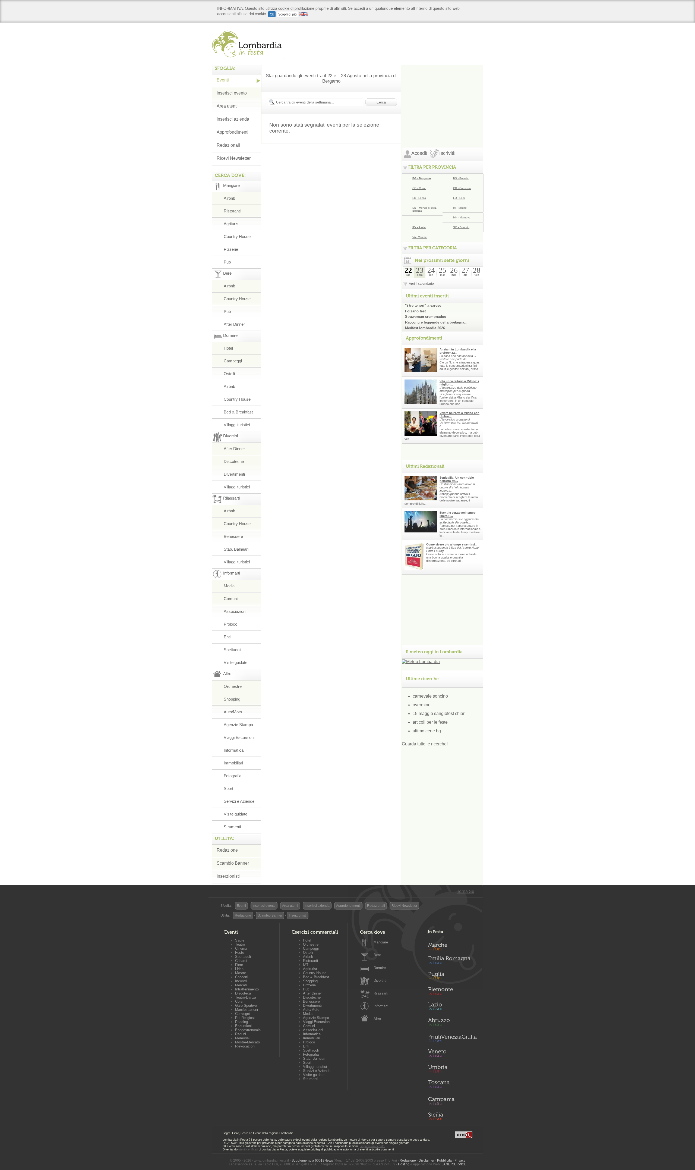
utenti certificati (248, 1149)
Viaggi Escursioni (239, 737)
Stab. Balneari (236, 549)
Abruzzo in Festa (452, 1023)
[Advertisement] (442, 99)
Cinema (241, 948)
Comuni (231, 598)
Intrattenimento (247, 989)
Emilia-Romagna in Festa (452, 961)
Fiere (239, 965)
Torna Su (465, 891)
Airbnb (229, 198)
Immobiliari (233, 763)
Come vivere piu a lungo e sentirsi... (451, 544)
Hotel (228, 348)
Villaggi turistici (237, 424)
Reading (241, 1022)
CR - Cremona (462, 188)
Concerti (241, 977)
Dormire (380, 968)
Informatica (234, 750)
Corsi (239, 1001)
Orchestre (233, 686)
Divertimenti (234, 474)
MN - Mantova (461, 217)
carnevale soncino (430, 696)
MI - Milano (460, 207)
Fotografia (232, 775)
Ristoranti (232, 211)
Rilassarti (381, 993)
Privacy (459, 1160)
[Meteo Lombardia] (421, 661)
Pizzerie (231, 249)
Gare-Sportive (246, 1005)
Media (229, 586)
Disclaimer (426, 1160)
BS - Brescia (461, 178)
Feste (239, 953)
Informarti (381, 1006)
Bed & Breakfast (238, 412)
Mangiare (381, 942)
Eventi (223, 80)
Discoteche (234, 461)
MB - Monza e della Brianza (424, 209)
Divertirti (380, 980)
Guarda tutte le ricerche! (425, 744)
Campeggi (233, 361)
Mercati (241, 985)
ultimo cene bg (427, 731)
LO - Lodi (459, 197)
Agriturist (231, 223)
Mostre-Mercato (247, 1042)
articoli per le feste (430, 722)
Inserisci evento (232, 93)
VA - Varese (419, 237)
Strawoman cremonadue (425, 317)
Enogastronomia (248, 1030)
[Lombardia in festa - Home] (248, 44)
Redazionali (228, 145)
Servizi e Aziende (239, 801)
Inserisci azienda (233, 119)
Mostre (240, 973)
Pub (227, 262)
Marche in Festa (452, 945)
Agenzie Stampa (238, 724)
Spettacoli (232, 649)
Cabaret (241, 961)
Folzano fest (415, 311)
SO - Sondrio (461, 227)
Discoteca (243, 993)
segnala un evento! (372, 1146)
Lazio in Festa (452, 1007)
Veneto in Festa (452, 1054)
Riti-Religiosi (245, 1018)
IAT (305, 965)
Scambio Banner (233, 863)
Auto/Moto (233, 712)
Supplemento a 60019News (312, 1160)
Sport (228, 788)
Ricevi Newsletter (234, 158)
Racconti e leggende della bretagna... (436, 322)
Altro (377, 1019)
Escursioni (243, 1026)
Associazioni (235, 611)
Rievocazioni (245, 1046)
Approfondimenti (232, 132)
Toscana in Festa (452, 1085)
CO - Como (419, 188)
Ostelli (229, 373)
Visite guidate (235, 662)
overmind (422, 704)
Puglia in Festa (452, 976)
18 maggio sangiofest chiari (439, 713)
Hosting (403, 1164)
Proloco (230, 624)
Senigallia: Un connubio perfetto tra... (457, 479)
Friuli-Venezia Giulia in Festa (452, 1038)
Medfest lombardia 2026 (425, 328)
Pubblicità (444, 1160)
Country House (237, 236)
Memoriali (242, 1038)
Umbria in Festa (452, 1069)
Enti (227, 637)
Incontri (241, 981)
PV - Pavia (419, 227)
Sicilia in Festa (452, 1116)
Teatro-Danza (245, 997)
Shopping (232, 699)
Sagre (239, 940)
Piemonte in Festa (452, 992)
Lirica (239, 969)
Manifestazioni (246, 1010)
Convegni (242, 1014)
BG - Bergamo (421, 178)
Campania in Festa (452, 1100)
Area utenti (227, 106)
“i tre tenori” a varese (423, 305)
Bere (377, 955)
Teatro (240, 944)
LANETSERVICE (453, 1164)
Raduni (240, 1034)
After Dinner (234, 324)
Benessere (233, 536)
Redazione (227, 850)
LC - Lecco (419, 197)
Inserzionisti (228, 876)
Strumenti (232, 826)
